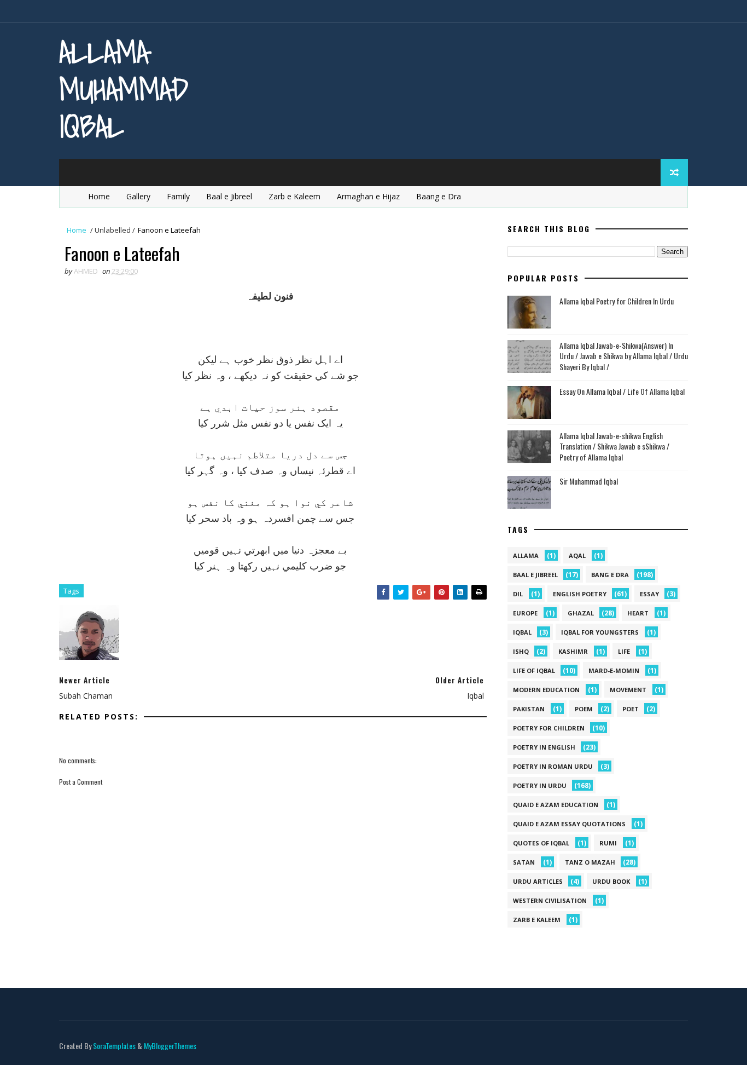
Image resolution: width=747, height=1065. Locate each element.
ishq (521, 651)
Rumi (608, 843)
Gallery (138, 196)
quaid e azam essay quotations (569, 824)
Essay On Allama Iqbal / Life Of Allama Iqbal (622, 391)
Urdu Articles (538, 881)
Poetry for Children (549, 728)
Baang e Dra (438, 196)
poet (630, 709)
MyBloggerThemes (170, 1045)
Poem (584, 709)
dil (518, 594)
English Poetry (579, 594)
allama (526, 555)
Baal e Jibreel (229, 196)
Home (99, 196)
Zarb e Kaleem (294, 196)
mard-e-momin (613, 670)
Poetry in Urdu (540, 785)
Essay (649, 594)
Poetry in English (544, 747)
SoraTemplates (114, 1045)
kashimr (573, 651)
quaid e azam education (555, 805)
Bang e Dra (610, 575)
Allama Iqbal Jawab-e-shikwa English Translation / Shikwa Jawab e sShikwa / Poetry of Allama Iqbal (614, 446)
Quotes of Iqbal (541, 843)
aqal (577, 555)
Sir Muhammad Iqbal (588, 481)
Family (178, 196)
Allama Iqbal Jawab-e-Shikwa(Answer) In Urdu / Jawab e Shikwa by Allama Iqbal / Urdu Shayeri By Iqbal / (623, 355)
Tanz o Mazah (590, 862)
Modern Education (546, 690)
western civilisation (550, 900)
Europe (525, 613)
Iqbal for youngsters (600, 632)
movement (628, 690)
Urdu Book (611, 881)
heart (638, 613)
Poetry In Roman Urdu (553, 766)
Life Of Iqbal (534, 670)
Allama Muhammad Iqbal (123, 89)
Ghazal (581, 613)
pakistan (529, 709)
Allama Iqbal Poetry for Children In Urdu (616, 301)
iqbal (522, 632)
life (624, 651)
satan (524, 862)
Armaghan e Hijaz (368, 196)
